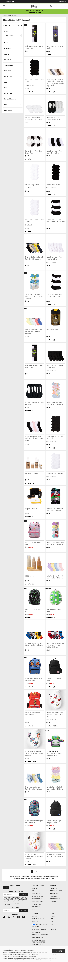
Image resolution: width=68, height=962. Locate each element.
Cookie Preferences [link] (37, 944)
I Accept (59, 951)
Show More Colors (30, 85)
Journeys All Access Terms (40, 935)
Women (53, 919)
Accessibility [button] (62, 1)
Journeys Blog (54, 893)
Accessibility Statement (39, 929)
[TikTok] (5, 916)
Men (52, 921)
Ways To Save (54, 896)
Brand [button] (6, 43)
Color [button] (6, 82)
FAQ (33, 891)
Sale (52, 927)
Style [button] (5, 104)
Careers (34, 916)
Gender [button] (6, 54)
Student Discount (55, 899)
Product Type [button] (8, 93)
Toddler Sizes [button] (8, 65)
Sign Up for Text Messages (15, 891)
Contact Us (35, 888)
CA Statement (36, 932)
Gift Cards (53, 901)
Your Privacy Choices (41, 924)
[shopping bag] (65, 6)
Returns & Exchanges (38, 896)
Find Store (23, 910)
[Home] (34, 6)
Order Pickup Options (38, 901)
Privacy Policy (36, 921)
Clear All (20, 25)
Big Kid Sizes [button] (8, 76)
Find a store (15, 907)
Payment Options (37, 904)
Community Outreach (38, 919)
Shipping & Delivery (37, 899)
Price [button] (6, 88)
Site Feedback (36, 907)
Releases (53, 929)
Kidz (52, 924)
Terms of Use (35, 927)
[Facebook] (19, 916)
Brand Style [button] (7, 48)
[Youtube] (24, 916)
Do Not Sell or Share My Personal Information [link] (39, 941)
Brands (53, 916)
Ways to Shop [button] (8, 110)
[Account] (51, 6)
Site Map (34, 909)
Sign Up (6, 887)
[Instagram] (14, 916)
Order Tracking (10, 1)
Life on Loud (53, 888)
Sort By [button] (6, 31)
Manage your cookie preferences (12, 952)
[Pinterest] (10, 916)
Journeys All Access (56, 891)
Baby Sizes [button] (7, 59)
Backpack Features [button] (10, 99)
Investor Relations (37, 937)
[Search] (18, 6)
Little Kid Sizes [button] (8, 71)
